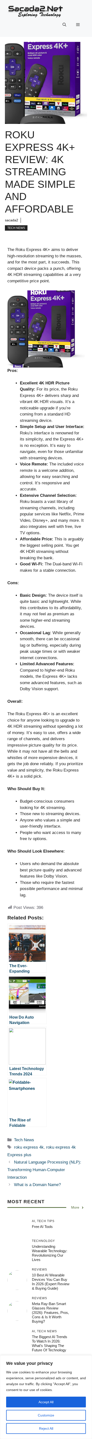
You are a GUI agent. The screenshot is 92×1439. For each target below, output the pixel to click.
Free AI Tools (42, 1227)
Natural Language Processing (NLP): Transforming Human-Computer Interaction (44, 1169)
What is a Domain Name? (37, 1184)
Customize (46, 1415)
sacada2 (11, 220)
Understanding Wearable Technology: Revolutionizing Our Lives (49, 1253)
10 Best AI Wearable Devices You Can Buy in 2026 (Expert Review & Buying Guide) (50, 1281)
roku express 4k (29, 1147)
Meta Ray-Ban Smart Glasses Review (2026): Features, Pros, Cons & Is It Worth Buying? (50, 1312)
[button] (64, 24)
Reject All (46, 1428)
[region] (46, 1397)
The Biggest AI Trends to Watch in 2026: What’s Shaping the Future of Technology (49, 1343)
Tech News (16, 228)
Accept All (46, 1402)
